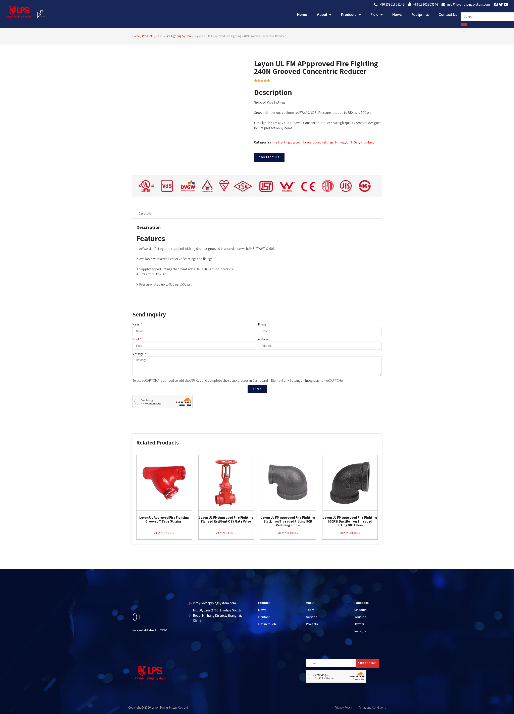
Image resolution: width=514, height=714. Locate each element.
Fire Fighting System (179, 36)
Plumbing (367, 142)
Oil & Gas (352, 142)
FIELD (159, 36)
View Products (164, 532)
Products (349, 15)
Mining (340, 142)
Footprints (420, 15)
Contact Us (448, 15)
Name (136, 324)
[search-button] (464, 24)
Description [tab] (146, 213)
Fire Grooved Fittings (318, 142)
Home (302, 15)
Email (135, 339)
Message (138, 354)
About (322, 15)
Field (374, 15)
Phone (262, 324)
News (397, 15)
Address (263, 339)
